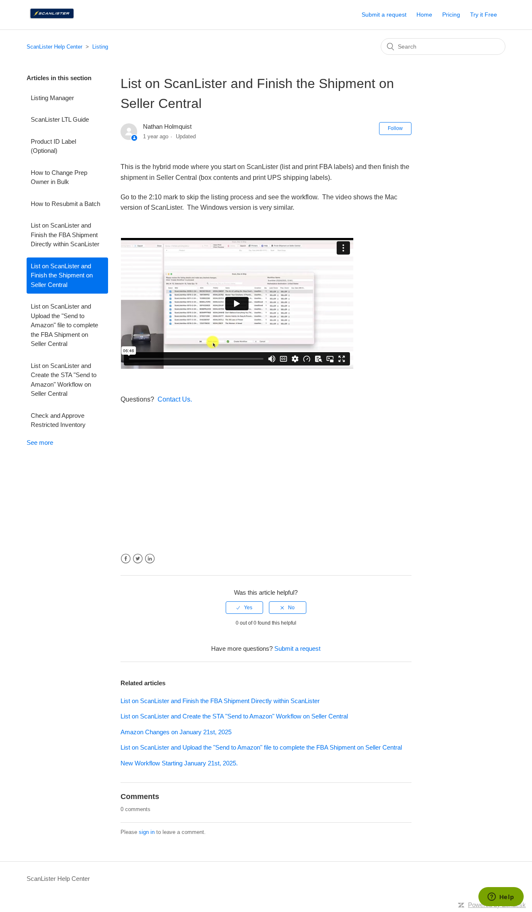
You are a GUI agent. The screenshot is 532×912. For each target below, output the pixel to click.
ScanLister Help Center (54, 47)
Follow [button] (395, 128)
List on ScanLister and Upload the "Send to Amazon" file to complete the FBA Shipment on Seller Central (64, 325)
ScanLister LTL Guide (60, 119)
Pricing (451, 14)
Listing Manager (52, 97)
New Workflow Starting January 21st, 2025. (179, 763)
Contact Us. (175, 399)
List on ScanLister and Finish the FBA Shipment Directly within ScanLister (65, 235)
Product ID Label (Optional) (53, 146)
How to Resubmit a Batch (65, 203)
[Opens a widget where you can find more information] (501, 897)
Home (424, 14)
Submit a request (384, 14)
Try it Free (483, 14)
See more (40, 442)
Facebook (126, 559)
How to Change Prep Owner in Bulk (59, 177)
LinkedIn (150, 559)
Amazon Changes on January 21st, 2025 (176, 731)
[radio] (244, 607)
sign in (147, 832)
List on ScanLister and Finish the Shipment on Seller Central (62, 275)
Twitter (138, 559)
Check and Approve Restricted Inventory (58, 420)
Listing (100, 47)
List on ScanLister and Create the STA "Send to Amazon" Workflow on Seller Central (63, 379)
